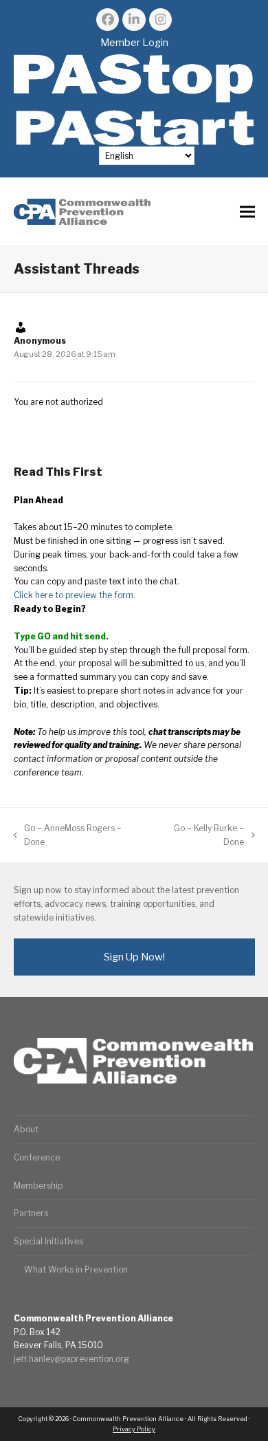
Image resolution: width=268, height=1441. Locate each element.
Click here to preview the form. (74, 595)
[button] (247, 212)
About (26, 1129)
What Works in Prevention (76, 1269)
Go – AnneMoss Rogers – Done (68, 836)
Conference (37, 1157)
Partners (31, 1213)
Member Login (134, 42)
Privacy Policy (134, 1429)
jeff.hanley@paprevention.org (71, 1359)
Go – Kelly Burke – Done (198, 836)
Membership (38, 1185)
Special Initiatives (48, 1241)
